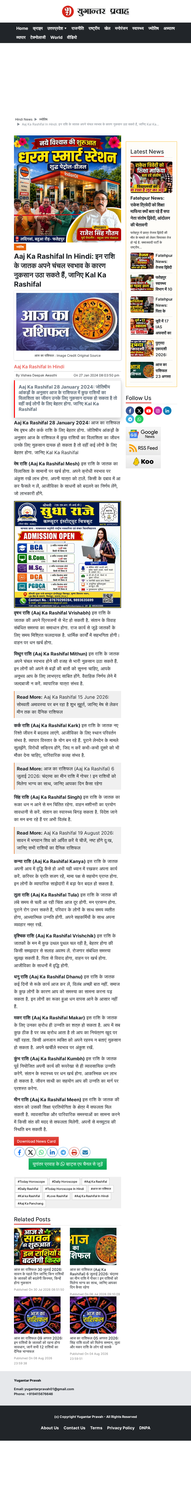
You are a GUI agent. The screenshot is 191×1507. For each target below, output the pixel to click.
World (56, 37)
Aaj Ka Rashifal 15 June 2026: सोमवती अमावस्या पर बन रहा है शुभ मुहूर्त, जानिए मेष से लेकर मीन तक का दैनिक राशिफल (67, 704)
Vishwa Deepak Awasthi (39, 375)
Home (22, 28)
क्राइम (38, 28)
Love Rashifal (58, 1196)
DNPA (144, 1428)
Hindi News (23, 119)
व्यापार (21, 37)
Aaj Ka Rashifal (96, 1181)
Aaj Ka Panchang (31, 1203)
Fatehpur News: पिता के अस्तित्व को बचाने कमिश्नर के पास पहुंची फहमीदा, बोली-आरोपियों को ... (164, 305)
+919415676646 (40, 1394)
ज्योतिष (153, 28)
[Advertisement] (95, 78)
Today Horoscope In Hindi (65, 1189)
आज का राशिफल (102, 1189)
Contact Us (74, 1428)
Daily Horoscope (65, 1181)
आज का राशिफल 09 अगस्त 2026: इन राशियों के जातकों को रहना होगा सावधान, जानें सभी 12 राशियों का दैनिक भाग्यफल (38, 1345)
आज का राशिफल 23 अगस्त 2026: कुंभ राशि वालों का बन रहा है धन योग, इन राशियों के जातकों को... (164, 370)
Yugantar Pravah (90, 1417)
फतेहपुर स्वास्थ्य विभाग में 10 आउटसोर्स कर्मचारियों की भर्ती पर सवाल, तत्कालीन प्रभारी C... (164, 283)
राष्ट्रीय (94, 28)
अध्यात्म (169, 28)
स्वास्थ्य (138, 28)
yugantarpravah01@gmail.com (49, 1389)
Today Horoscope (32, 1181)
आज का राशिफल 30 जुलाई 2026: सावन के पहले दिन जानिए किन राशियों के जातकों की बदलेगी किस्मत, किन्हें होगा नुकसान (39, 1276)
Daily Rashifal (29, 1189)
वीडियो (72, 37)
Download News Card (36, 1141)
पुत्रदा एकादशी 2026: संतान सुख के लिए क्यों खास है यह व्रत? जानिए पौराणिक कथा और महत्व (163, 349)
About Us (50, 1428)
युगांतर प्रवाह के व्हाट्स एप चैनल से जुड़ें (68, 1164)
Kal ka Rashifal (30, 1196)
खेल (107, 28)
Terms (96, 1428)
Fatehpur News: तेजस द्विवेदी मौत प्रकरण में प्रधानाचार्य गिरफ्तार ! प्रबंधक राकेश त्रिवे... (164, 261)
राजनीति (78, 28)
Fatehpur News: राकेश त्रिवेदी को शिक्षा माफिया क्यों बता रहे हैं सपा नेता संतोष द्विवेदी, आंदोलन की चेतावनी (150, 211)
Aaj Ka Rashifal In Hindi (92, 1196)
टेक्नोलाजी (38, 37)
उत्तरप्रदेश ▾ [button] (57, 28)
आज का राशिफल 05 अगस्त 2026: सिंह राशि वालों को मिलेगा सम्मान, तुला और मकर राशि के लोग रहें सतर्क (95, 1342)
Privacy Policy (121, 1428)
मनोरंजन (121, 28)
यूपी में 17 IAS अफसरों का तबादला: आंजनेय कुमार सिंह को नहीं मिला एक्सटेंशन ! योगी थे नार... (163, 327)
